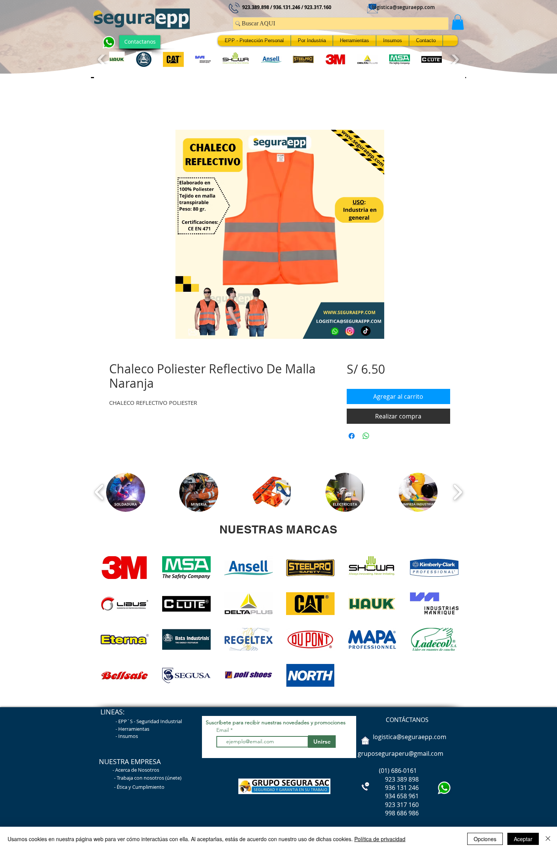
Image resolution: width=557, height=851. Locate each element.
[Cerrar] (547, 839)
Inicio (116, 104)
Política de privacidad (379, 839)
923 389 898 (387, 781)
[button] (457, 22)
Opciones (485, 839)
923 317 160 (402, 806)
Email (223, 732)
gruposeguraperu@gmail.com (400, 755)
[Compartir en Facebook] (351, 437)
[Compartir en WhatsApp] (366, 437)
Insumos (128, 738)
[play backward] (102, 59)
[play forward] (454, 59)
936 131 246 (387, 789)
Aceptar (523, 839)
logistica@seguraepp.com (403, 7)
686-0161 (404, 772)
